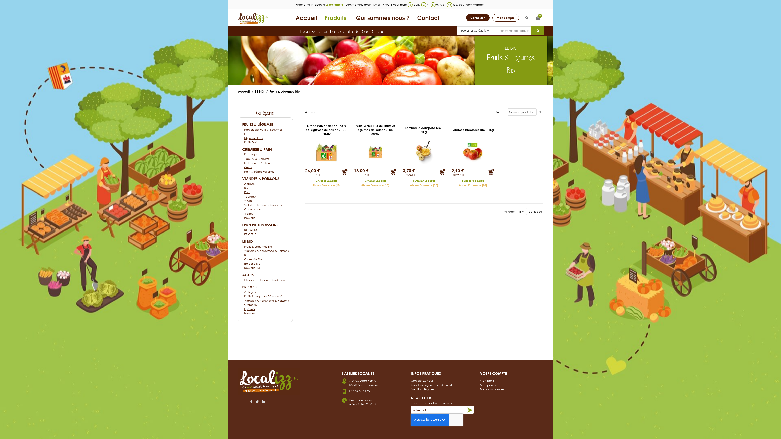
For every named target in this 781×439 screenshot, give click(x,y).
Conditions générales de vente (432, 385)
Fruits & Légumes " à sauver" (263, 296)
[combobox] (512, 31)
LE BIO (259, 91)
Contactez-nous (422, 380)
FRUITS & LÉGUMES (257, 124)
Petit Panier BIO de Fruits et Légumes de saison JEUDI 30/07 (375, 130)
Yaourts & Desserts (256, 159)
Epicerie (249, 309)
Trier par (499, 112)
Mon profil (487, 380)
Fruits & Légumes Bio (258, 246)
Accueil (244, 91)
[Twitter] (257, 401)
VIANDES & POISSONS (260, 178)
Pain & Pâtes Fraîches (259, 171)
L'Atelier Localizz (326, 181)
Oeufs (248, 167)
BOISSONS (251, 230)
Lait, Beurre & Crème (258, 163)
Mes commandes (492, 389)
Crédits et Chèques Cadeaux (264, 280)
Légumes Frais (253, 138)
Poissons (249, 218)
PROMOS (249, 287)
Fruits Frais (251, 142)
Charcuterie (252, 209)
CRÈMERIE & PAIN (257, 149)
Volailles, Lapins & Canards (263, 205)
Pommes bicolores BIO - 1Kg (473, 130)
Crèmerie (250, 305)
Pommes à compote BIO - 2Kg (424, 130)
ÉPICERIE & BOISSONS (260, 225)
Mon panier (488, 385)
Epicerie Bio (252, 263)
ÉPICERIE (250, 234)
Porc (247, 192)
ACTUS (248, 275)
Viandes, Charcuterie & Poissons (266, 300)
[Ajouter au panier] (344, 172)
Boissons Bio (252, 268)
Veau (248, 201)
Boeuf (248, 188)
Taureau (250, 196)
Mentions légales (422, 389)
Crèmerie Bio (253, 259)
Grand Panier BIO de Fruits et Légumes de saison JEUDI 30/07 (326, 130)
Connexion (477, 18)
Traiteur (249, 213)
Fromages (251, 154)
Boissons (249, 313)
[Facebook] (251, 401)
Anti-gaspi (251, 292)
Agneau (250, 184)
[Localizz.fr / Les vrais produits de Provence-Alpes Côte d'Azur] (253, 18)
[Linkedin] (263, 401)
